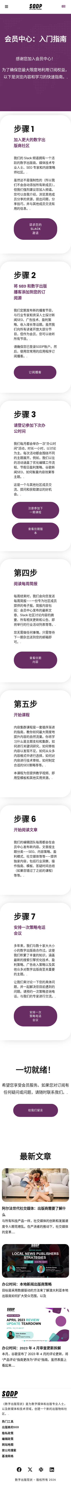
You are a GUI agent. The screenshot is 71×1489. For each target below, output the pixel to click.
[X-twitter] (30, 1470)
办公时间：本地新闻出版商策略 (27, 1284)
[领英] (52, 1470)
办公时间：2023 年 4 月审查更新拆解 (31, 1348)
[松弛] (41, 1470)
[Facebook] (19, 1470)
